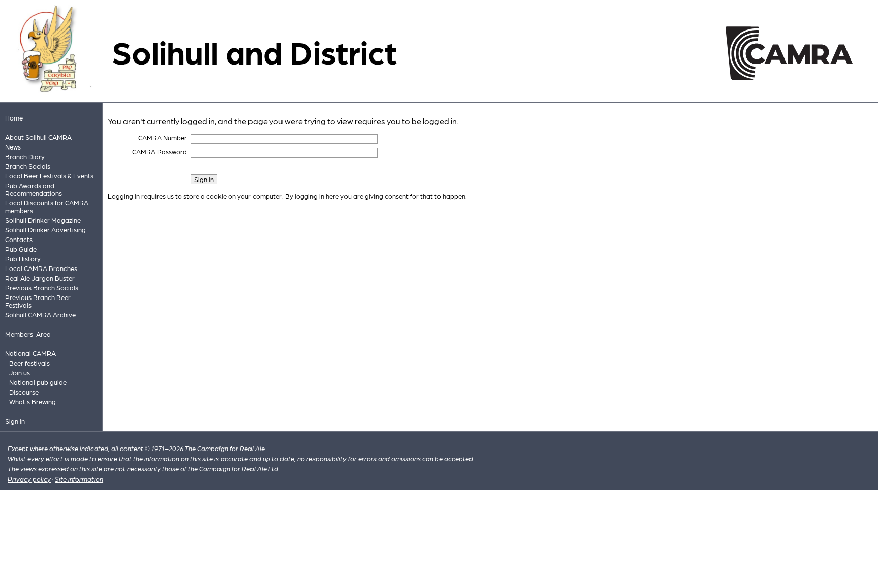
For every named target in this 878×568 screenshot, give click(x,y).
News (13, 147)
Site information (79, 479)
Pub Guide (21, 249)
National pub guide (38, 382)
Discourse (24, 392)
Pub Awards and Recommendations (33, 189)
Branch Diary (25, 156)
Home (14, 118)
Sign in (15, 421)
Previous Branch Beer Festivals (38, 301)
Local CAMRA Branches (41, 268)
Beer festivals (29, 363)
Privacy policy (29, 479)
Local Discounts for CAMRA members (46, 206)
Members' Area (28, 334)
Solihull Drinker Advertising (45, 229)
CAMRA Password (159, 151)
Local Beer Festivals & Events (49, 176)
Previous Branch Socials (41, 287)
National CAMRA (30, 353)
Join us (19, 372)
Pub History (23, 258)
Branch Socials (27, 166)
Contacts (19, 239)
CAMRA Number (162, 137)
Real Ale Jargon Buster (40, 278)
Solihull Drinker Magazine (43, 220)
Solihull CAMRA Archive (40, 314)
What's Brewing (32, 401)
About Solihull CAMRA (38, 137)
